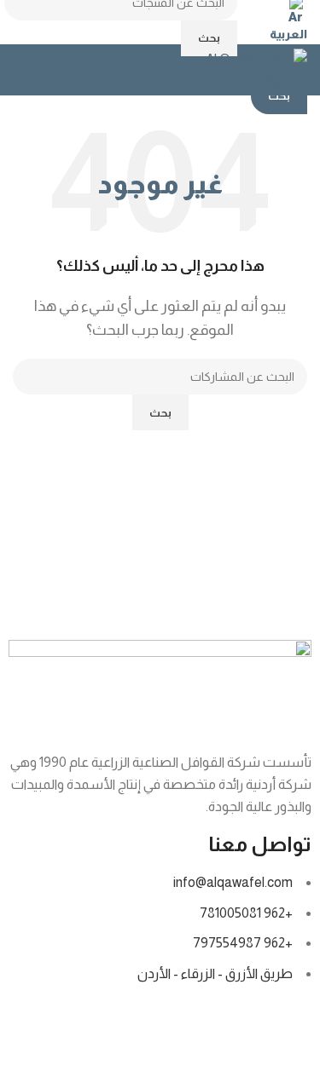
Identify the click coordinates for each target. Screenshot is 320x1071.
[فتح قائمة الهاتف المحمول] (19, 70)
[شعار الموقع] (246, 68)
